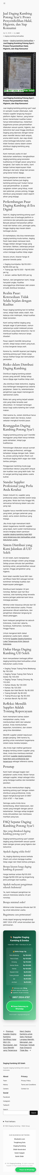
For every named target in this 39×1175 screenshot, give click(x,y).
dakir (18, 33)
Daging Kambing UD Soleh (14, 1063)
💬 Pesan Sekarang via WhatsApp (19, 1007)
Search (5, 1109)
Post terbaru (10, 1121)
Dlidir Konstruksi (19, 1149)
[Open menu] (4, 3)
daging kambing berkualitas (14, 36)
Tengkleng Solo (19, 1142)
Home (5, 41)
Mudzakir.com (19, 1139)
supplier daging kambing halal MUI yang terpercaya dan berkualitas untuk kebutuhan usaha (19, 537)
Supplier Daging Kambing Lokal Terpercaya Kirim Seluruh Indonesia (17, 641)
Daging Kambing (19, 1146)
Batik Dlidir (19, 1156)
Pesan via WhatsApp (27, 1170)
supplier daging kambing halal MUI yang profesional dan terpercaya (17, 759)
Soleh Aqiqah (20, 1153)
